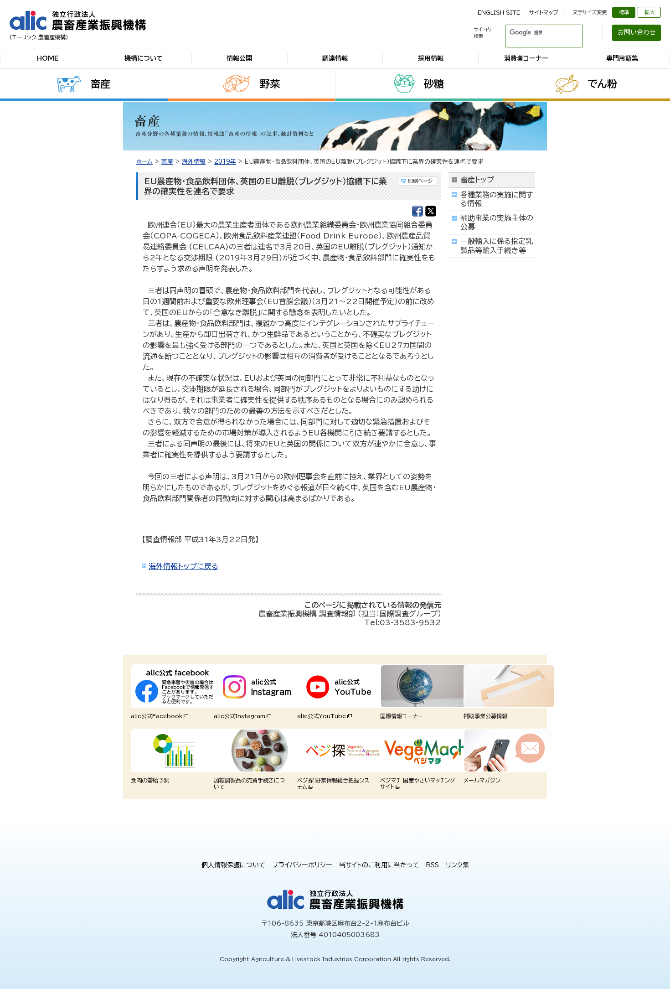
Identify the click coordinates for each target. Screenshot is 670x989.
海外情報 (194, 162)
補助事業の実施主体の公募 (496, 222)
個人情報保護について (233, 865)
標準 (624, 12)
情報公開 (239, 58)
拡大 (649, 12)
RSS (432, 865)
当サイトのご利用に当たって (379, 865)
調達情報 (335, 58)
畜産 (100, 84)
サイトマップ (543, 12)
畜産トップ (477, 179)
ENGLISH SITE (499, 12)
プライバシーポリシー (302, 865)
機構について (143, 58)
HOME (48, 58)
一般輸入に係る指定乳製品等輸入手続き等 (496, 246)
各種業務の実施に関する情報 (496, 199)
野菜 (270, 84)
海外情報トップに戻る (183, 566)
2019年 (225, 162)
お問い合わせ (637, 32)
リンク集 (457, 865)
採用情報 (430, 58)
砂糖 (434, 84)
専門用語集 (622, 58)
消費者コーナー (526, 58)
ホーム (144, 162)
